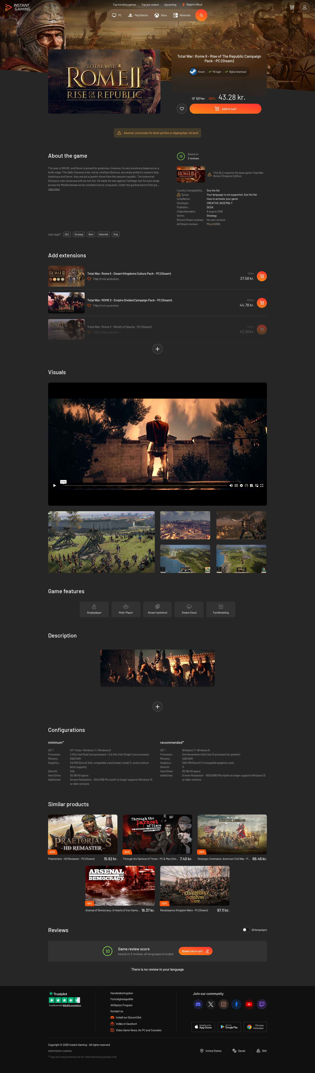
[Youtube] (249, 1004)
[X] (211, 1004)
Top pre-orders (150, 4)
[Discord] (198, 1004)
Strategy (212, 215)
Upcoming (170, 4)
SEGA (210, 207)
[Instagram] (224, 1004)
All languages (259, 929)
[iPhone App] (203, 1027)
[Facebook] (236, 1004)
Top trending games (124, 4)
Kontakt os (116, 1011)
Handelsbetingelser (121, 993)
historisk (103, 234)
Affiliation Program (121, 1005)
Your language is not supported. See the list (232, 194)
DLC (67, 234)
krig (116, 234)
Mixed (210, 224)
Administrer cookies (60, 1050)
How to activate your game (222, 198)
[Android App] (229, 1027)
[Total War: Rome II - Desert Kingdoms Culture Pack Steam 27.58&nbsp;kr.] (66, 276)
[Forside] (17, 7)
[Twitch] (262, 1004)
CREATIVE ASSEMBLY (220, 203)
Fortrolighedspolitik (121, 999)
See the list (213, 190)
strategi (79, 234)
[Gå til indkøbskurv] (291, 7)
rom (91, 234)
